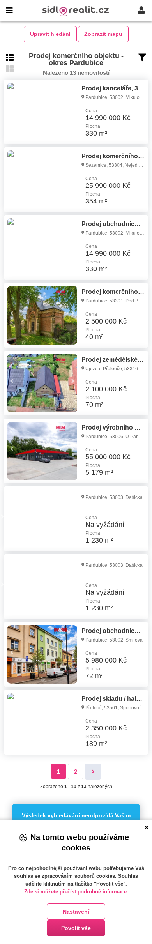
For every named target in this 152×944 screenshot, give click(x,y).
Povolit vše (76, 928)
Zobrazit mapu (103, 34)
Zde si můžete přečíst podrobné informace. (76, 892)
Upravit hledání (50, 34)
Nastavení (76, 912)
